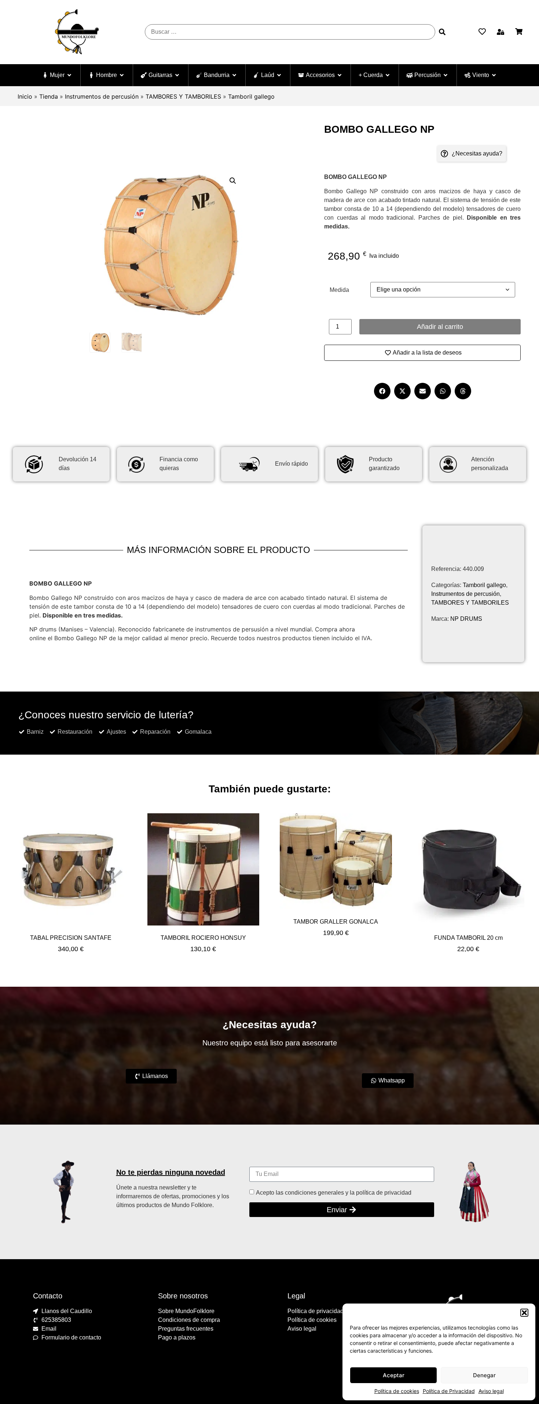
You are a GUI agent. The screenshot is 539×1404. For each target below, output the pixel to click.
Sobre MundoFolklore (186, 1311)
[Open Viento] (494, 75)
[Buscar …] (290, 32)
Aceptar (393, 1375)
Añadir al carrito (440, 326)
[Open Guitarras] (177, 75)
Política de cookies (396, 1391)
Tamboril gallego (251, 96)
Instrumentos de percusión (102, 96)
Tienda (48, 96)
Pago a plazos (176, 1337)
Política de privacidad (315, 1311)
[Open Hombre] (122, 75)
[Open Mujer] (69, 75)
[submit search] (442, 32)
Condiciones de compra (189, 1320)
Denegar (484, 1375)
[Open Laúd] (279, 75)
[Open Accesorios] (339, 75)
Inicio (25, 96)
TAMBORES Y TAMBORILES (183, 96)
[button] (524, 1312)
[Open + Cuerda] (387, 75)
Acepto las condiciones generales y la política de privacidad (333, 1192)
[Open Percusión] (445, 75)
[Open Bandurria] (234, 75)
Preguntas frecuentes (185, 1329)
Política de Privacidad (449, 1391)
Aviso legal (491, 1391)
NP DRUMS (466, 619)
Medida (339, 290)
